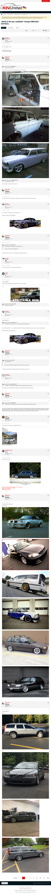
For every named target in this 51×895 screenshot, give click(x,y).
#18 (48, 196)
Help (34, 883)
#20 (48, 242)
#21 (48, 265)
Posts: (6, 42)
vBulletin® (25, 888)
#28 (48, 457)
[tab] (3, 28)
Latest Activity (10, 27)
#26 (48, 400)
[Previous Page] (36, 31)
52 (40, 877)
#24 (48, 357)
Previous (15, 877)
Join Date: (6, 41)
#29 (48, 502)
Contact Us (38, 883)
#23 (48, 318)
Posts (4, 27)
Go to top (47, 883)
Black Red (4, 883)
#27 (48, 423)
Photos (17, 27)
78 (43, 877)
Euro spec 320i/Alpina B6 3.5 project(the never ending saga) (12, 487)
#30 (48, 709)
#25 (48, 381)
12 (36, 877)
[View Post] (15, 66)
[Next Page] (39, 31)
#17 (48, 63)
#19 (48, 210)
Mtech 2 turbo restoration (6, 488)
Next (48, 877)
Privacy (43, 883)
